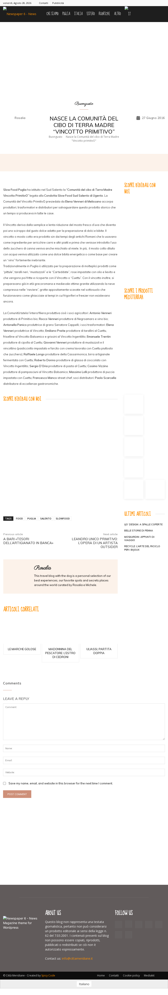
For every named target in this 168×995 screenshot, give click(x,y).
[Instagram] (125, 3)
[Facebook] (118, 3)
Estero (91, 14)
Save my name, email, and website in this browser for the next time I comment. (61, 783)
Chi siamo (52, 14)
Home (101, 975)
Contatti (43, 3)
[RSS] (147, 3)
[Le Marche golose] (22, 632)
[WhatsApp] (102, 162)
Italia (78, 14)
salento (45, 518)
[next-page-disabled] (134, 556)
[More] (122, 162)
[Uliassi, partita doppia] (99, 632)
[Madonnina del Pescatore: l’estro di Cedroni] (60, 632)
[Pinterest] (140, 3)
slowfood (63, 518)
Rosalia (20, 118)
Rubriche (104, 14)
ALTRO (117, 14)
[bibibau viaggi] (60, 445)
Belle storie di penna (138, 530)
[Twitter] (154, 3)
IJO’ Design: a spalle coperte (143, 524)
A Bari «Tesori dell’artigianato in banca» (28, 541)
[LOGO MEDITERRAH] (144, 343)
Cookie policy (131, 975)
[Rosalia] (8, 118)
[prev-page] (127, 556)
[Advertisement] (84, 841)
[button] (159, 14)
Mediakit (149, 975)
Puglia (66, 14)
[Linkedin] (112, 162)
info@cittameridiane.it (77, 958)
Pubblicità (58, 3)
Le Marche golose (22, 649)
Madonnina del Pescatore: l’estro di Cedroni (60, 653)
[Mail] (133, 3)
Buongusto (84, 104)
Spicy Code (48, 975)
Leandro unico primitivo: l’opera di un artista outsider (95, 543)
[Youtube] (161, 3)
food (19, 518)
